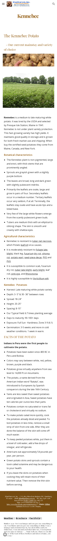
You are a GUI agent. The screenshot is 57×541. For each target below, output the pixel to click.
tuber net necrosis (41, 241)
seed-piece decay (33, 257)
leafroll (24, 245)
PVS (45, 257)
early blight (39, 269)
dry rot (37, 253)
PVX (9, 261)
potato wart (17, 257)
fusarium (28, 253)
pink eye (15, 273)
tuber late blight (23, 269)
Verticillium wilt (41, 278)
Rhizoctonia (31, 273)
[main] (28, 16)
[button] (3, 4)
